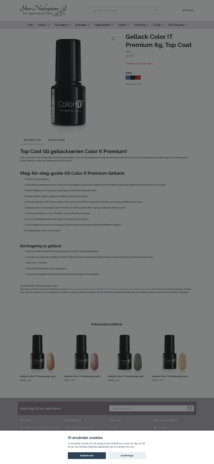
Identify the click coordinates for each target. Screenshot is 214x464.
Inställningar (127, 455)
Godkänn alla (87, 455)
